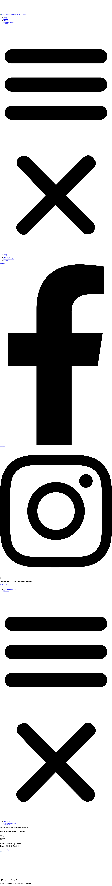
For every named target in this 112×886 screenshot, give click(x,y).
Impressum (7, 588)
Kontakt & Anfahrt (9, 22)
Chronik (6, 23)
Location (6, 19)
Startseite (6, 17)
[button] (56, 139)
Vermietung (7, 20)
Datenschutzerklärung (10, 589)
